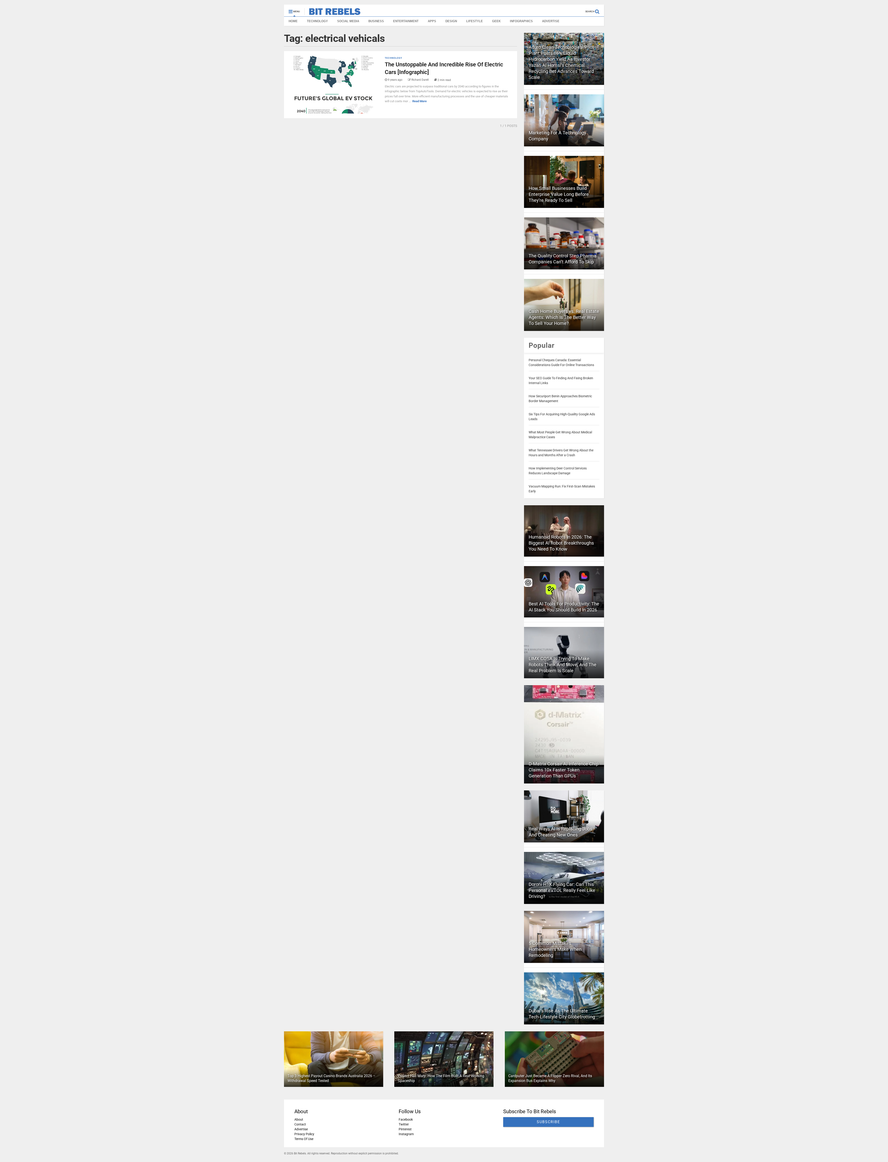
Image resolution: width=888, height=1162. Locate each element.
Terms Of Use (303, 1139)
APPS (432, 21)
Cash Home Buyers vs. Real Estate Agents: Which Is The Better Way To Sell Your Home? (564, 317)
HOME (293, 21)
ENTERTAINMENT (406, 21)
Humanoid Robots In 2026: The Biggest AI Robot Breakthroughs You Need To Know (561, 543)
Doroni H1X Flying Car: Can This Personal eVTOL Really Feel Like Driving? (562, 890)
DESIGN (451, 21)
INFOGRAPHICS (521, 21)
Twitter (404, 1124)
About (298, 1119)
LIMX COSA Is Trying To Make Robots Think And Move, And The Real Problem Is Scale (562, 664)
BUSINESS (376, 21)
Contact (300, 1124)
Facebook (406, 1119)
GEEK (496, 21)
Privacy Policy (304, 1134)
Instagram (406, 1134)
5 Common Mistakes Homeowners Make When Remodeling (555, 949)
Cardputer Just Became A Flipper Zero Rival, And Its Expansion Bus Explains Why (550, 1078)
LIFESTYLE (474, 21)
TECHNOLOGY (317, 21)
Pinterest (405, 1129)
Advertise (301, 1129)
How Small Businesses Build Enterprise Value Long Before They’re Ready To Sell (559, 194)
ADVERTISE (550, 21)
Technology (393, 58)
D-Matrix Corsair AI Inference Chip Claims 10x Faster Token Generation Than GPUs (563, 770)
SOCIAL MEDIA (348, 21)
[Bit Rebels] (332, 12)
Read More (419, 101)
